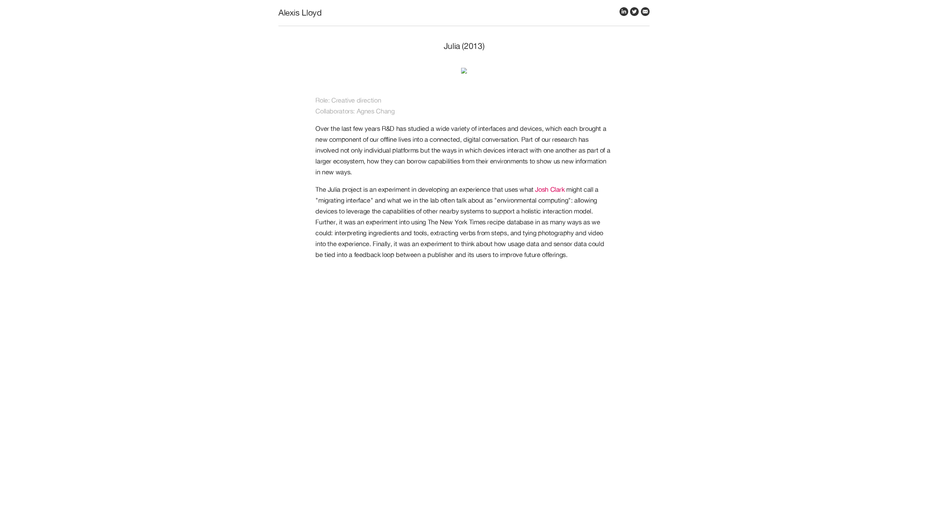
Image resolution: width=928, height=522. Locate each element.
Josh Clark (549, 189)
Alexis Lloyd (300, 12)
